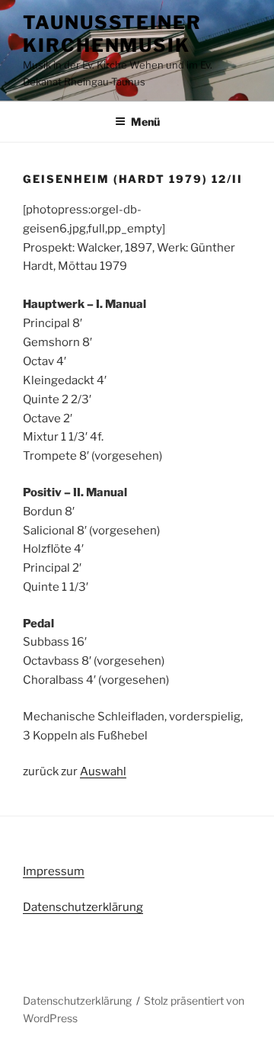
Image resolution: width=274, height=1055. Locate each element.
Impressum (53, 871)
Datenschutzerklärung (83, 907)
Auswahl (103, 771)
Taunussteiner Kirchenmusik (112, 33)
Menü (145, 121)
